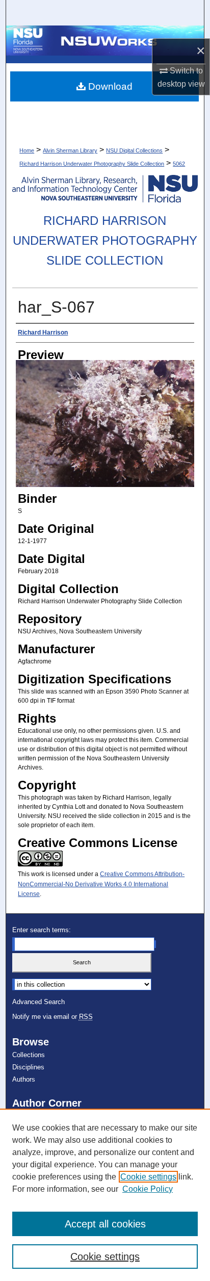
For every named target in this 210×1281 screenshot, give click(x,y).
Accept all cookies (105, 1223)
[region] (105, 1195)
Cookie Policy (147, 1189)
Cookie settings (148, 1176)
